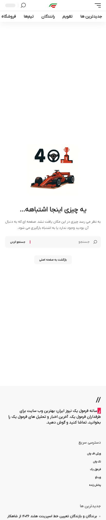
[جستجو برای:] (61, 242)
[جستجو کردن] (23, 5)
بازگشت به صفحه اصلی (53, 260)
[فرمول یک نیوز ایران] (53, 5)
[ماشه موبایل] (96, 5)
